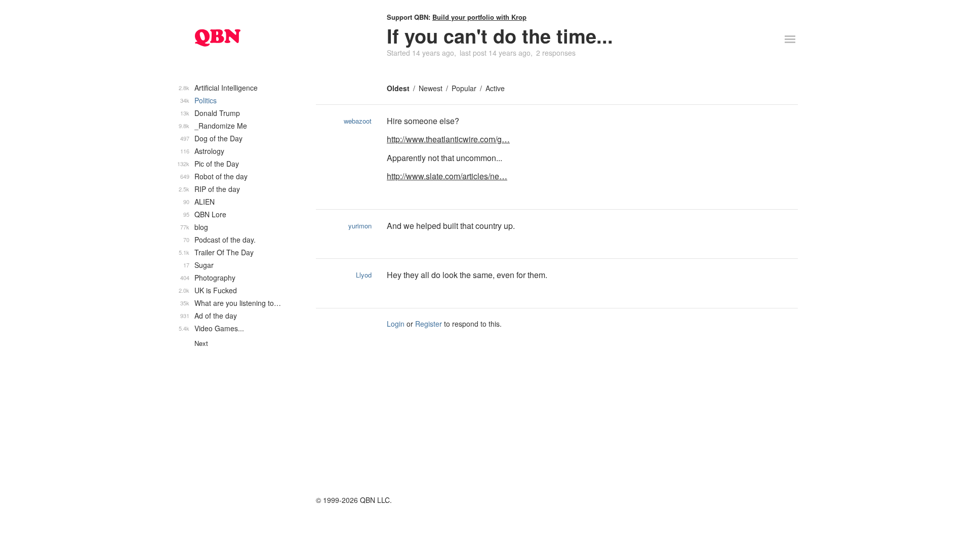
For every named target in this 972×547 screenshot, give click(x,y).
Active (495, 88)
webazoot (358, 121)
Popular (464, 88)
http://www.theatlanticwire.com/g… (448, 139)
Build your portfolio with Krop (479, 17)
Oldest (398, 88)
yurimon (360, 225)
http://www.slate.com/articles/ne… (447, 176)
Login (395, 324)
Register (428, 324)
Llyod (364, 275)
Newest (430, 88)
